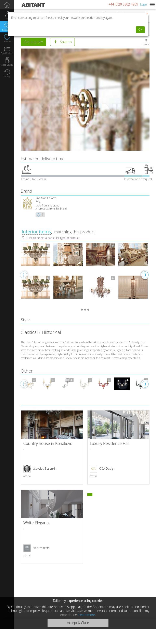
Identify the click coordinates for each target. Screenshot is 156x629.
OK (140, 29)
